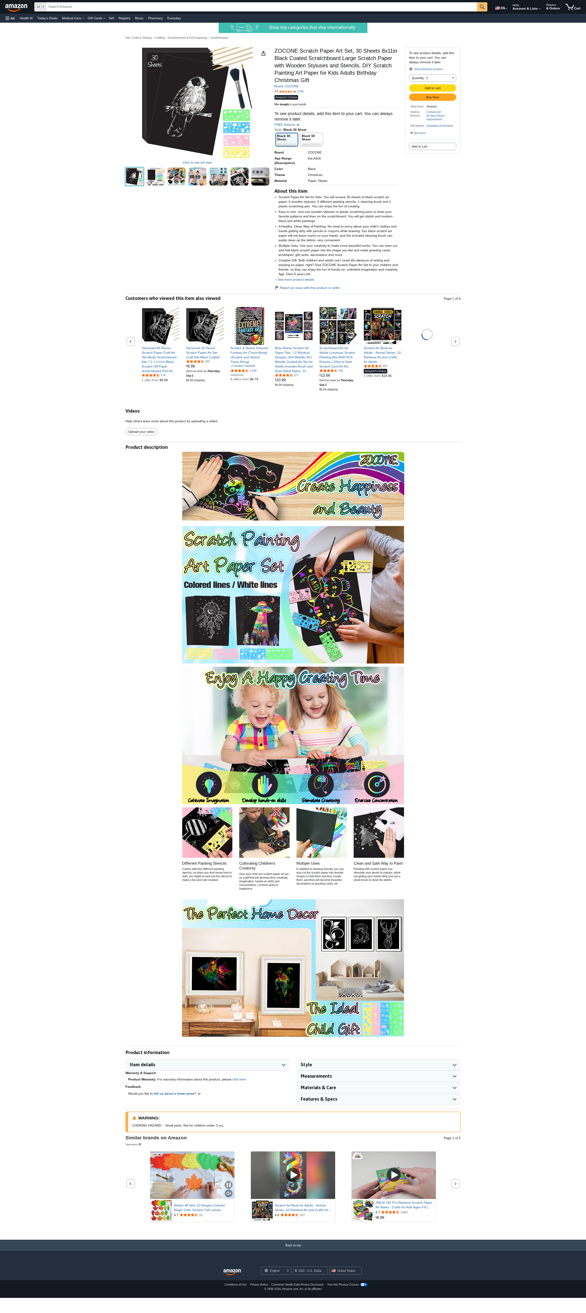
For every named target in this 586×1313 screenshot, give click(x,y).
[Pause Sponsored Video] (229, 1185)
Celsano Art (433, 112)
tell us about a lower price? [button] (175, 1093)
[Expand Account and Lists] (540, 8)
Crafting (160, 37)
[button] (10, 18)
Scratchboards (219, 37)
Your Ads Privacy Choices (343, 1284)
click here (239, 1079)
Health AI (26, 18)
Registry (124, 18)
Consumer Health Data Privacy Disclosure (297, 1284)
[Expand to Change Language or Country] (506, 8)
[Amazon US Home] (232, 1272)
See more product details (296, 279)
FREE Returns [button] (285, 124)
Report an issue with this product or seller (310, 288)
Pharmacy (155, 18)
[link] (160, 359)
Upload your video (141, 431)
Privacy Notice (259, 1284)
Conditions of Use (236, 1284)
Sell (111, 18)
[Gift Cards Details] (104, 18)
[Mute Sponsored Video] (229, 1194)
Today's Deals (47, 18)
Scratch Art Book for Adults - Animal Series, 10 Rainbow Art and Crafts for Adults (301, 1207)
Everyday (174, 18)
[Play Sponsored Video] (293, 1175)
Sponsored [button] (131, 1144)
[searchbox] (261, 7)
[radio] (134, 176)
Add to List (419, 146)
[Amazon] (17, 7)
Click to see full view (197, 162)
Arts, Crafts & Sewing (138, 37)
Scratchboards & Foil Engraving (187, 37)
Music (139, 18)
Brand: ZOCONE (286, 86)
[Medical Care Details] (83, 18)
